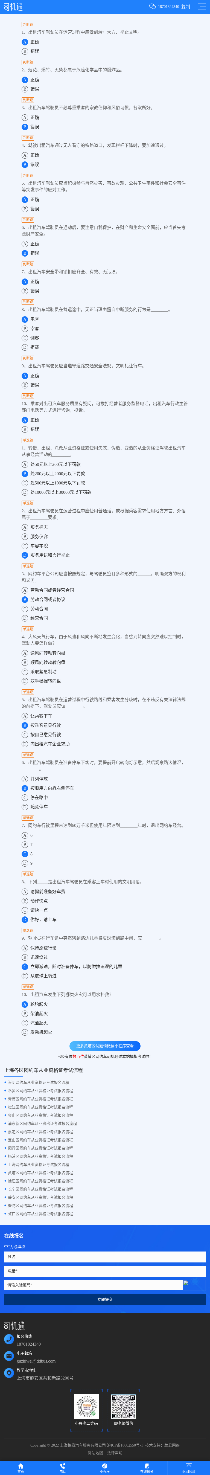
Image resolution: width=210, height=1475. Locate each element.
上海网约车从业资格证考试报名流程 (38, 1165)
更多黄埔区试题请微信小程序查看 (105, 1046)
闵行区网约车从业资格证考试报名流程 (40, 1148)
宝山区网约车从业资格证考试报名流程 (40, 1140)
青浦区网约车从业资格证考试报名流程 (40, 1099)
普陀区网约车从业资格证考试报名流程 (40, 1206)
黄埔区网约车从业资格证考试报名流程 (40, 1173)
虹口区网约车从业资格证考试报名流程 (40, 1214)
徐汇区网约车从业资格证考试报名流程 (40, 1181)
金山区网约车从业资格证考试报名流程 (40, 1115)
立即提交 (105, 1299)
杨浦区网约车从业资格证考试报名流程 (40, 1156)
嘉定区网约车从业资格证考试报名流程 (40, 1132)
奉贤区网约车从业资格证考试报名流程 (40, 1091)
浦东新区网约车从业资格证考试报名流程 (42, 1124)
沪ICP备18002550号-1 (125, 1445)
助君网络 (172, 1445)
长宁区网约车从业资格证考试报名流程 (40, 1189)
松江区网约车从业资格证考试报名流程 (40, 1107)
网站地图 (95, 1453)
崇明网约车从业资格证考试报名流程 (38, 1083)
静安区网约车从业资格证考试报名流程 (40, 1197)
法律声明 (114, 1453)
